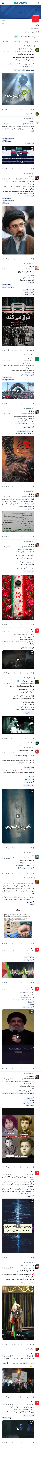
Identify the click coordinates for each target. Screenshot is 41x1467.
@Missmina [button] (30, 753)
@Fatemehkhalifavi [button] (28, 414)
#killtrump (5, 203)
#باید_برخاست (29, 143)
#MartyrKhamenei (8, 139)
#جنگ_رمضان (29, 1105)
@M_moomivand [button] (28, 124)
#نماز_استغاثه (29, 779)
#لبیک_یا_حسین (28, 1007)
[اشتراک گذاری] (3, 110)
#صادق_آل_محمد (28, 1415)
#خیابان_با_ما (29, 782)
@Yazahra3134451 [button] (28, 1079)
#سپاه (32, 1182)
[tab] (27, 42)
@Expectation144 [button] (28, 360)
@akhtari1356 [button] (29, 269)
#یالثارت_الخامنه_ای (27, 294)
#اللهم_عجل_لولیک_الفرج (26, 868)
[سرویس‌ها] (3, 2)
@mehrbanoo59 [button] (29, 858)
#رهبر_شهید (30, 1098)
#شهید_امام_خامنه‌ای (24, 433)
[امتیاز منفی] (27, 110)
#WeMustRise (7, 141)
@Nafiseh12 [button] (30, 632)
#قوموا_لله (31, 282)
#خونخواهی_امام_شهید (24, 431)
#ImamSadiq (6, 1418)
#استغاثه (31, 777)
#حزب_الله (31, 1002)
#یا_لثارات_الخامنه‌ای (27, 375)
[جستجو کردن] (38, 2)
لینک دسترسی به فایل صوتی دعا (24, 70)
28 (35, 37)
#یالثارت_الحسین (28, 290)
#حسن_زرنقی (27, 427)
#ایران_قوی (30, 902)
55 (25, 37)
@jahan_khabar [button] (29, 1268)
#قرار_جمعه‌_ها (29, 767)
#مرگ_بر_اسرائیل (28, 960)
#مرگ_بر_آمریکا (29, 509)
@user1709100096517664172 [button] (25, 883)
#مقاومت (31, 1004)
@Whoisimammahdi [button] (27, 683)
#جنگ (32, 904)
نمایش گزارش (29, 114)
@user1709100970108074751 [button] (25, 179)
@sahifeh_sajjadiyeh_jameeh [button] (24, 51)
